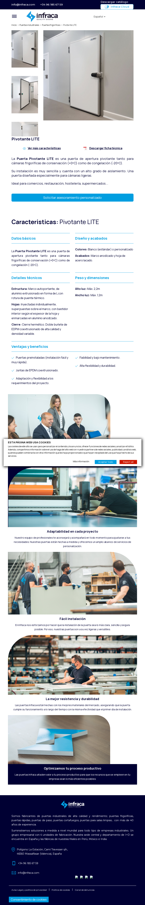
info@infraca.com (23, 4)
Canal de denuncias (84, 890)
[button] (99, 16)
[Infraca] (55, 16)
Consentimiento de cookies (29, 899)
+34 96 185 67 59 (51, 4)
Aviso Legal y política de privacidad (29, 890)
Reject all (128, 461)
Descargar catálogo (114, 2)
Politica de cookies (61, 890)
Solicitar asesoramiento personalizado (72, 197)
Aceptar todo (105, 461)
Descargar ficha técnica (105, 148)
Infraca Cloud (120, 6)
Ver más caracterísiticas (44, 148)
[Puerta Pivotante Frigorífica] (30, 49)
